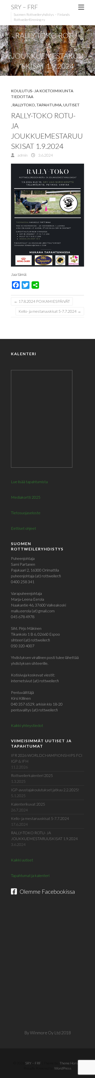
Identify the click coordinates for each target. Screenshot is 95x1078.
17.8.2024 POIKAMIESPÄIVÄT (42, 301)
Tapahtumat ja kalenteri (30, 875)
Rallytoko (23, 104)
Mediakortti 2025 (25, 497)
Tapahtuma (49, 104)
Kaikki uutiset (22, 860)
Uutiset (71, 104)
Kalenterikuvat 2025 (28, 804)
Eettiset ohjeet (23, 528)
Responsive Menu (81, 7)
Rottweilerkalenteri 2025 (32, 775)
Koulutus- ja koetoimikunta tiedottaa (42, 93)
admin (22, 155)
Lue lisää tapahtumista (29, 481)
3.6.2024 (45, 155)
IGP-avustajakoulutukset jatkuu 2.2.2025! (45, 789)
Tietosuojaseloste (25, 512)
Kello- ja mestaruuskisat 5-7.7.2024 (50, 311)
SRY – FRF (24, 6)
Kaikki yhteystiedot (27, 725)
